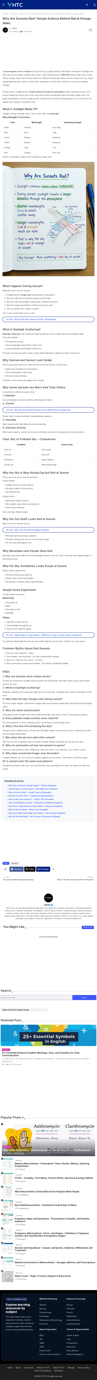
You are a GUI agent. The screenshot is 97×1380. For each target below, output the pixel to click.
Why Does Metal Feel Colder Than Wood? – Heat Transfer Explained (36, 813)
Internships (71, 1347)
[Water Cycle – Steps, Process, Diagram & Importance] (7, 1276)
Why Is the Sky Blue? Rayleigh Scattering (31, 530)
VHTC (47, 905)
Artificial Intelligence (75, 1354)
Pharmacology (46, 1312)
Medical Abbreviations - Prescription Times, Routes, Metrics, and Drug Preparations (52, 1164)
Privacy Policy (84, 1367)
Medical (43, 1305)
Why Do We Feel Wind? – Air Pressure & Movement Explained (34, 816)
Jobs (69, 1339)
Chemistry (71, 1309)
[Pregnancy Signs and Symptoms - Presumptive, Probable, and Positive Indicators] (7, 1219)
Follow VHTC (58, 1367)
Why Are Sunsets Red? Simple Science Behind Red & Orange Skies (42, 410)
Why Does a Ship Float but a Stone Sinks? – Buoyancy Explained (35, 806)
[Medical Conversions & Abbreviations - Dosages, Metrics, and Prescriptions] (7, 1263)
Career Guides (73, 1335)
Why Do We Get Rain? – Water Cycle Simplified (28, 810)
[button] (88, 5)
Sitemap (71, 1367)
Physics (70, 1312)
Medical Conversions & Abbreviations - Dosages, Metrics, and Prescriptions (55, 1262)
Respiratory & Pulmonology (51, 1320)
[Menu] (3, 4)
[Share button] (53, 869)
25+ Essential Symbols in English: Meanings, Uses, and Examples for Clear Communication (41, 1054)
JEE (41, 1339)
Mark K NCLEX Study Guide (16, 1010)
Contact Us (29, 1367)
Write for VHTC (43, 1367)
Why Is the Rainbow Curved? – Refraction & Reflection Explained (35, 803)
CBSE (42, 1347)
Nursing (43, 1309)
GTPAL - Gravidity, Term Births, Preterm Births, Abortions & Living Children (54, 1178)
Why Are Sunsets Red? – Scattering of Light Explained (30, 796)
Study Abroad (72, 1350)
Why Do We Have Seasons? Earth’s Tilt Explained (35, 319)
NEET (42, 1335)
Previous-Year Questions (50, 1354)
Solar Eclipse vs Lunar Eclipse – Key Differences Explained (32, 789)
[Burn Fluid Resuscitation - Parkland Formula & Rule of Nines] (7, 1205)
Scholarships (72, 1343)
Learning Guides (73, 1324)
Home (5, 14)
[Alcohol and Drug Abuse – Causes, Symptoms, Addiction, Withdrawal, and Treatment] (7, 1248)
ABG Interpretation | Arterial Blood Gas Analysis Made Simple (47, 1191)
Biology (70, 1305)
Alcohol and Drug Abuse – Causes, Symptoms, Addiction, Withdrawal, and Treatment (54, 1249)
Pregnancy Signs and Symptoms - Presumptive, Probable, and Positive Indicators (52, 1219)
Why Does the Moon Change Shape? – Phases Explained (32, 785)
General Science (73, 1320)
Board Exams (45, 1350)
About (18, 1367)
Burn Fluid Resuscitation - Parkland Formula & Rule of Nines (46, 1205)
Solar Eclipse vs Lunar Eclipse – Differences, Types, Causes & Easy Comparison (48, 635)
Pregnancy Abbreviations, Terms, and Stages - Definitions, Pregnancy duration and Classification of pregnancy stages (52, 1234)
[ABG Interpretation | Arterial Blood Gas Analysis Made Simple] (7, 1192)
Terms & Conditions (42, 1370)
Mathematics (72, 1316)
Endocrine (44, 1324)
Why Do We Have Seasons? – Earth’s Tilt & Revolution (31, 799)
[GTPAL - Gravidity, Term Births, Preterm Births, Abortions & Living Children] (7, 1178)
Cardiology (44, 1316)
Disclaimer (58, 1370)
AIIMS (42, 1343)
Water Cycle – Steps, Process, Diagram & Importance (43, 1276)
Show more (87, 927)
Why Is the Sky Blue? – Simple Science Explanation (29, 792)
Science (14, 14)
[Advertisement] (48, 52)
